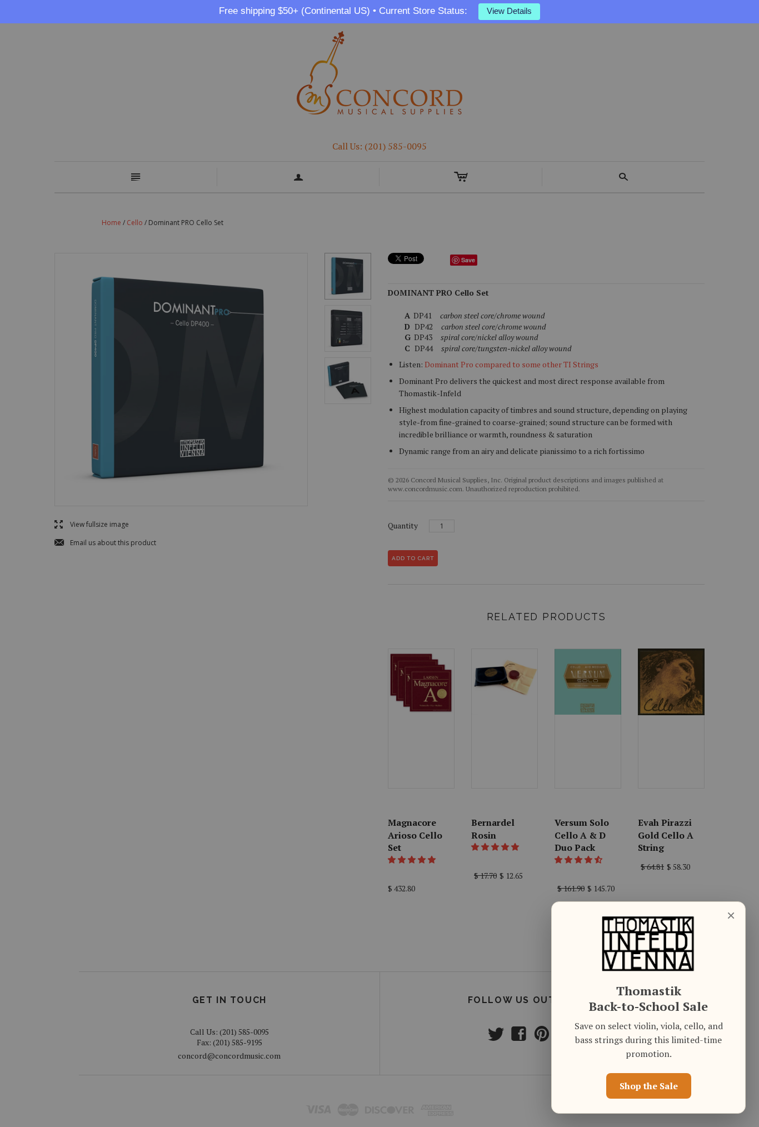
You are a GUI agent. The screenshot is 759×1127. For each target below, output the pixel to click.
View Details (509, 11)
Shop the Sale (649, 1086)
